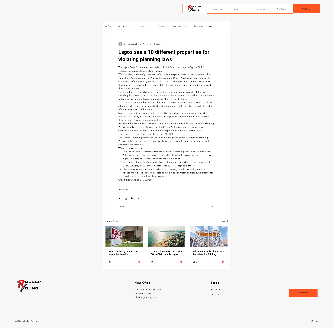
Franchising (199, 26)
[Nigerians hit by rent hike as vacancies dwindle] (124, 236)
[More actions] (213, 44)
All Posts (108, 26)
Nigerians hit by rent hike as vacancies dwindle (123, 253)
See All (225, 221)
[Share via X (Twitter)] (126, 198)
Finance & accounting (143, 26)
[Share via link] (138, 198)
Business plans (123, 26)
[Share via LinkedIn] (132, 198)
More (211, 26)
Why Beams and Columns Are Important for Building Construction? (208, 253)
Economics (162, 26)
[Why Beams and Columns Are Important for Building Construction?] (209, 236)
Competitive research (180, 26)
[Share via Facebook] (119, 198)
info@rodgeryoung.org (145, 297)
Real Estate (123, 189)
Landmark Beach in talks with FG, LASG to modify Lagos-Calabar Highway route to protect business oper (166, 253)
